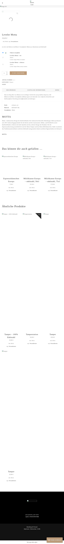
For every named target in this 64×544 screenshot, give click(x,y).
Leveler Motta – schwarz (17, 62)
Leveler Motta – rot (15, 55)
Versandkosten (14, 41)
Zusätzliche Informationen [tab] (36, 90)
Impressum (26, 529)
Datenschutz (33, 529)
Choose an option (15, 52)
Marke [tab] (57, 90)
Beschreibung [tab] (11, 90)
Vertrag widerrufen (32, 542)
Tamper (11, 82)
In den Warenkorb (18, 73)
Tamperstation (32, 334)
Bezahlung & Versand (32, 527)
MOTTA (4, 134)
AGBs (38, 529)
